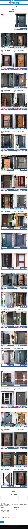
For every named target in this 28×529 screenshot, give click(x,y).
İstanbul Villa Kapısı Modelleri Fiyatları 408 (19, 211)
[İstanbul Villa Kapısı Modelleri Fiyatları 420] (7, 122)
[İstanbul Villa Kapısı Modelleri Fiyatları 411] (7, 281)
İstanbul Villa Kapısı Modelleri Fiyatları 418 (5, 429)
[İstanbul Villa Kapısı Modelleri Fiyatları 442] (7, 163)
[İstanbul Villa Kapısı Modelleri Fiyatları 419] (20, 420)
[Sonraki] (15, 491)
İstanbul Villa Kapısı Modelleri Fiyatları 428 (19, 50)
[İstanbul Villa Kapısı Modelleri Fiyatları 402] (7, 339)
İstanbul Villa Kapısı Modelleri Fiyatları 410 (5, 388)
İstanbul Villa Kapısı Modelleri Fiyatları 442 (5, 172)
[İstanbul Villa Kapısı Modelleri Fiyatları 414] (20, 379)
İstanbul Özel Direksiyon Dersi (5, 511)
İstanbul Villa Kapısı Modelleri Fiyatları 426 (19, 90)
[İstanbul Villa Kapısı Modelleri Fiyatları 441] (20, 142)
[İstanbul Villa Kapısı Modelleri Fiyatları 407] (20, 358)
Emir (17, 512)
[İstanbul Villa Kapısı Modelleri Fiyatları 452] (20, 182)
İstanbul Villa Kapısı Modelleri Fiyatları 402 (5, 348)
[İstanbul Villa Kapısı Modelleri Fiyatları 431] (20, 479)
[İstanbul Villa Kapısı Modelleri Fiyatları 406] (7, 221)
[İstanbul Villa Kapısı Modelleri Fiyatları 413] (20, 101)
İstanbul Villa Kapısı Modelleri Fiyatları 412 (5, 50)
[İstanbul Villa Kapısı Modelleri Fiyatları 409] (20, 261)
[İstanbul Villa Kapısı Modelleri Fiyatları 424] (7, 460)
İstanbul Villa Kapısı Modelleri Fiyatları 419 (19, 429)
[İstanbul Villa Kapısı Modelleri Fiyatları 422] (20, 281)
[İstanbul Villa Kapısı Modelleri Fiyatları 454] (7, 319)
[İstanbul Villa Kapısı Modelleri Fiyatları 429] (7, 61)
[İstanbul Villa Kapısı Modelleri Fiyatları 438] (20, 221)
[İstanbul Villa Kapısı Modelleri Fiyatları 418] (7, 420)
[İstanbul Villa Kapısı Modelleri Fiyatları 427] (7, 479)
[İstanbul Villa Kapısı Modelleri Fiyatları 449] (20, 163)
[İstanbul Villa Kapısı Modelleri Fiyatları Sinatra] (20, 21)
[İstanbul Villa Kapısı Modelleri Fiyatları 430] (20, 122)
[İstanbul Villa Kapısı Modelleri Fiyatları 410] (7, 379)
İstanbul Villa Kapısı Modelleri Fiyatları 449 (19, 172)
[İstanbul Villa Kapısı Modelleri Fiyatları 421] (7, 440)
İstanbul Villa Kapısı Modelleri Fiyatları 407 (19, 367)
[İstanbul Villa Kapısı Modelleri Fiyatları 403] (20, 339)
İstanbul (18, 513)
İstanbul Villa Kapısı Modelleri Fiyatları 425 (19, 469)
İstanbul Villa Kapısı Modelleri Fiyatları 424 (5, 469)
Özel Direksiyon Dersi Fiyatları (5, 510)
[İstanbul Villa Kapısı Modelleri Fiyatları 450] (7, 182)
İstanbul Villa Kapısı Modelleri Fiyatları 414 (19, 388)
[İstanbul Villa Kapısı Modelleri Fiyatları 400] (7, 202)
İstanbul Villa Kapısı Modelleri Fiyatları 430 (19, 131)
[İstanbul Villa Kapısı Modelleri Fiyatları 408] (20, 202)
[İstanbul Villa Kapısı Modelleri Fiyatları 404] (7, 358)
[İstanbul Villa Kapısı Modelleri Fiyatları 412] (7, 41)
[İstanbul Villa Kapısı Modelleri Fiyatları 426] (20, 81)
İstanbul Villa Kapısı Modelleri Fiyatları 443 (5, 309)
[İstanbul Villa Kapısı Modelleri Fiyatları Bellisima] (7, 21)
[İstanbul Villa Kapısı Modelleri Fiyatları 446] (20, 300)
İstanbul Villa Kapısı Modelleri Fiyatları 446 (19, 309)
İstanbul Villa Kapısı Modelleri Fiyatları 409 (19, 270)
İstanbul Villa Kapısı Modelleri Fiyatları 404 (5, 367)
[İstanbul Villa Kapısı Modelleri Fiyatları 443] (7, 300)
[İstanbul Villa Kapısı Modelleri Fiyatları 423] (20, 440)
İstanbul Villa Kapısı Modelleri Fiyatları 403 (19, 348)
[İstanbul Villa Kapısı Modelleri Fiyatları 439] (7, 241)
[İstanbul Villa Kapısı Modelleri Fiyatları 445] (7, 261)
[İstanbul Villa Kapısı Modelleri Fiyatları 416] (7, 399)
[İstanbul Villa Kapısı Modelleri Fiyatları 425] (20, 460)
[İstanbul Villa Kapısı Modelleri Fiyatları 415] (7, 81)
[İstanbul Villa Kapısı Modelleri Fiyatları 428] (20, 41)
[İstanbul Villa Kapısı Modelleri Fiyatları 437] (7, 142)
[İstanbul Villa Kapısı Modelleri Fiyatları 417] (20, 399)
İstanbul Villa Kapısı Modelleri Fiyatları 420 (5, 131)
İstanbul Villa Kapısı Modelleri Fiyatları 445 (5, 270)
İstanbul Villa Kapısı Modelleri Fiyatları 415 (5, 90)
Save (15, 33)
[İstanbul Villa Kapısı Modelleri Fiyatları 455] (20, 319)
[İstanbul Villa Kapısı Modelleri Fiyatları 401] (20, 241)
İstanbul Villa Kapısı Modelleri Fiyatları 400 (5, 211)
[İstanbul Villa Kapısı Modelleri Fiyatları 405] (7, 101)
